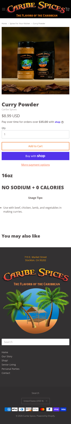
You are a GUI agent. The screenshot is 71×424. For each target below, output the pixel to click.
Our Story (7, 356)
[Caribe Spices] (35, 9)
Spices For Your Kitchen (20, 23)
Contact (6, 373)
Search (35, 393)
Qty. (4, 128)
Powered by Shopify (46, 415)
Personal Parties (10, 368)
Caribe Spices (9, 109)
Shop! (5, 360)
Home (4, 23)
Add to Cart (35, 146)
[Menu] (4, 9)
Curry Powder (39, 23)
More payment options (35, 165)
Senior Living (9, 364)
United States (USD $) (34, 401)
